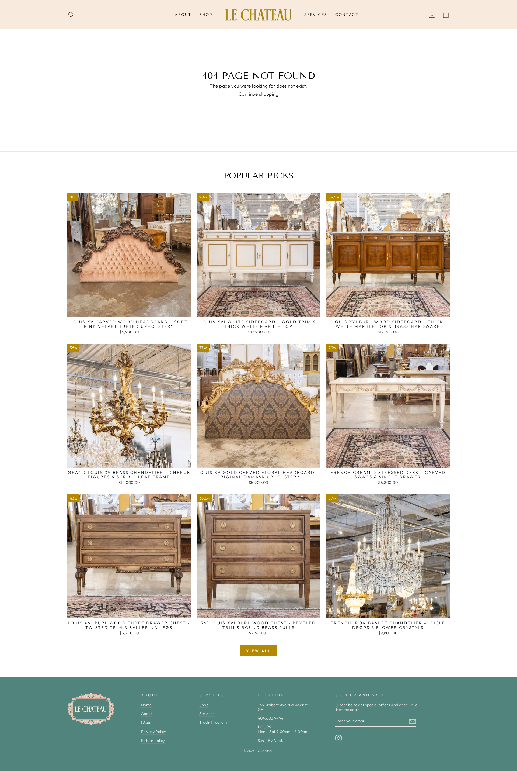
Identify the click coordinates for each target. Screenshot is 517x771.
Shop (206, 14)
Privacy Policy (153, 731)
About (183, 14)
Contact (347, 14)
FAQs (146, 722)
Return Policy (153, 740)
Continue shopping (258, 94)
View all (258, 651)
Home (146, 705)
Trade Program (213, 722)
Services (315, 14)
